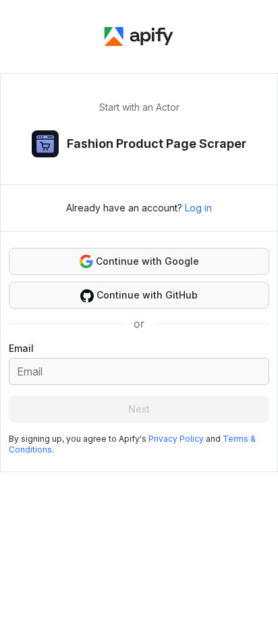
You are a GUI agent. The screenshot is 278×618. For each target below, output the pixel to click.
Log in (198, 207)
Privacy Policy (176, 439)
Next (139, 409)
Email (21, 348)
